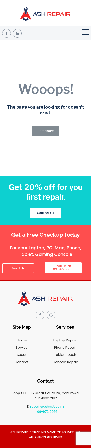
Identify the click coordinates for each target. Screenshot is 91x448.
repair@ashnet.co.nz (47, 406)
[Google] (17, 33)
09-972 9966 (47, 411)
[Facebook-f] (6, 33)
